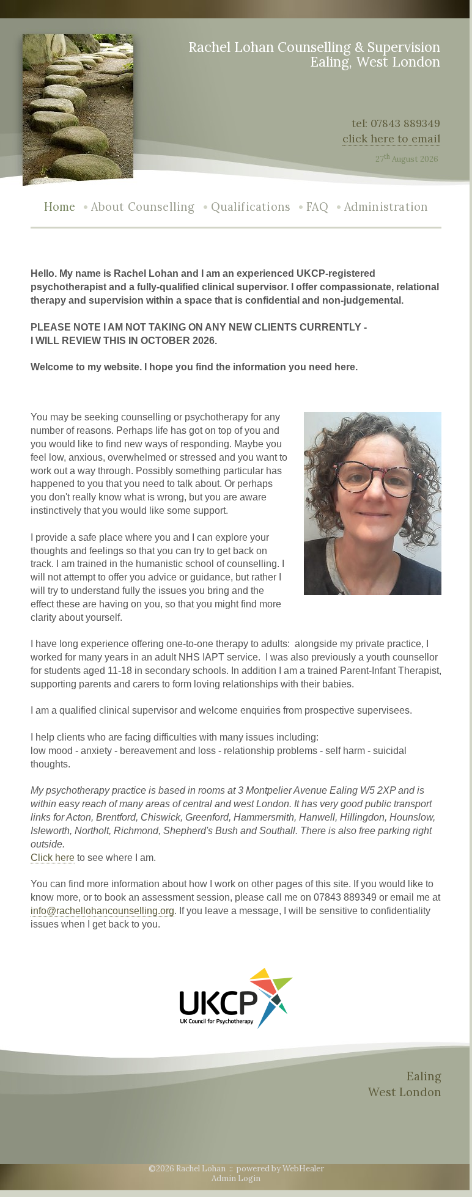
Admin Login (236, 1178)
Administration (386, 207)
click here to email (391, 138)
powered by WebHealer (280, 1168)
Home (60, 207)
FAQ (317, 207)
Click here (53, 857)
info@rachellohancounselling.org (102, 911)
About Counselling (142, 207)
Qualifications (251, 207)
